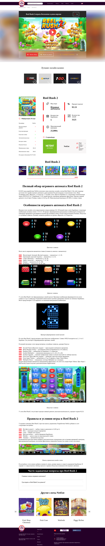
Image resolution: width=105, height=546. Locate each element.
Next (78, 170)
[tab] (52, 477)
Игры (62, 3)
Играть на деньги (47, 54)
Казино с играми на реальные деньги (81, 147)
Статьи (72, 3)
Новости (67, 3)
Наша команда (39, 544)
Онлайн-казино (50, 3)
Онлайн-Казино (40, 534)
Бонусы (57, 3)
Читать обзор (33, 54)
